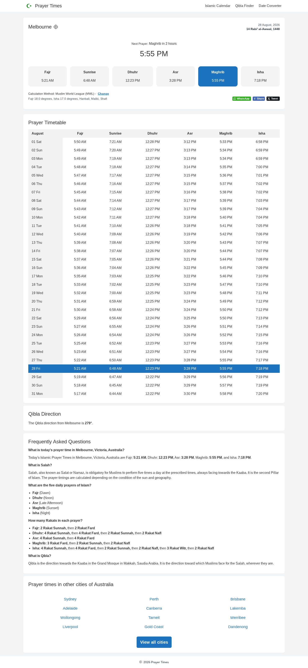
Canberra (154, 608)
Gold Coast (154, 627)
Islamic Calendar (217, 6)
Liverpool (70, 627)
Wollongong (70, 618)
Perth (154, 599)
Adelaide (70, 608)
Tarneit (154, 618)
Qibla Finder (244, 6)
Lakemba (238, 608)
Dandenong (238, 627)
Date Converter (270, 6)
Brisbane (237, 599)
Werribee (238, 618)
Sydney (70, 599)
